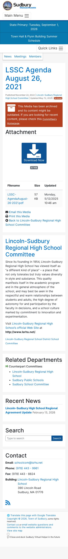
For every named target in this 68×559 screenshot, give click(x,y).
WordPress (22, 540)
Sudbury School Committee (30, 384)
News (8, 56)
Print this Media (19, 216)
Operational (28, 556)
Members (35, 56)
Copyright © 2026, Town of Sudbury (27, 518)
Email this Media (20, 212)
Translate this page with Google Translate (31, 515)
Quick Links (48, 48)
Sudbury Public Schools (28, 380)
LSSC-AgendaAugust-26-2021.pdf (17, 199)
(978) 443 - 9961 (27, 468)
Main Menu (14, 15)
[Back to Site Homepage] (19, 5)
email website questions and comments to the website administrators (30, 526)
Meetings (20, 56)
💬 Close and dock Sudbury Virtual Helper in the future (33, 537)
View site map (14, 530)
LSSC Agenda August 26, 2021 (28, 78)
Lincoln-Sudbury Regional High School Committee (33, 248)
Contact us (13, 524)
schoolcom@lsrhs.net (28, 462)
